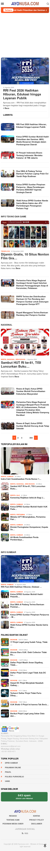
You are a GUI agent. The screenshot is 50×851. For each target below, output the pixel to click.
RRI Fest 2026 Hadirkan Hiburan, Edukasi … (21, 587)
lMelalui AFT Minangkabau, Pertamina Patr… (27, 518)
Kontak (36, 816)
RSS (26, 833)
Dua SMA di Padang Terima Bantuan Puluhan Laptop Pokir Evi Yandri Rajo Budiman (32, 174)
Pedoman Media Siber (13, 823)
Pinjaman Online (13, 767)
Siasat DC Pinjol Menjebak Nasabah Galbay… (26, 684)
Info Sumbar (8, 552)
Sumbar (10, 476)
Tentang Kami (12, 820)
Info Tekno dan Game (13, 216)
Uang (7, 781)
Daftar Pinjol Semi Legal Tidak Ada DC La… (28, 673)
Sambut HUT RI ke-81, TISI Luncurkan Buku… (21, 364)
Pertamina (20, 514)
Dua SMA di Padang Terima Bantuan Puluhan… (27, 605)
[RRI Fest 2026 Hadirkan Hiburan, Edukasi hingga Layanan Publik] (25, 71)
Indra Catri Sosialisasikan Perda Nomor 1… (21, 479)
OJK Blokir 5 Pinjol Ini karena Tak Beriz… (29, 704)
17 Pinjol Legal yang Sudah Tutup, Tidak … (28, 643)
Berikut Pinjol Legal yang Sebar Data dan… (27, 714)
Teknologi (5, 251)
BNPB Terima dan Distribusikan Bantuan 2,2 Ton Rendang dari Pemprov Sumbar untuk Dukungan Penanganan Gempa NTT (32, 300)
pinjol (8, 772)
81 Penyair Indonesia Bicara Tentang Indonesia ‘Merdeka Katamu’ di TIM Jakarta (29, 155)
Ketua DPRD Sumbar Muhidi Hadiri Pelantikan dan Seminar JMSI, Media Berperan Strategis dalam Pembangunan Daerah (32, 140)
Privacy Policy (36, 820)
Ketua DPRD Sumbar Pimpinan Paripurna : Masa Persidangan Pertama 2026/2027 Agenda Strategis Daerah (30, 188)
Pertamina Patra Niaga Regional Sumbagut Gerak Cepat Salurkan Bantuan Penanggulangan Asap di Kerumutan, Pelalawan (32, 284)
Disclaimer (36, 823)
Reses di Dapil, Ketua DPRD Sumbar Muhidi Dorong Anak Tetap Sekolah (32, 426)
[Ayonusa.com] (25, 3)
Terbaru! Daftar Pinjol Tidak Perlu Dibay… (25, 694)
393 (31, 437)
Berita (3, 359)
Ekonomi (13, 640)
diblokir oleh (26, 797)
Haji (18, 495)
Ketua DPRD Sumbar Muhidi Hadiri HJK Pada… (28, 507)
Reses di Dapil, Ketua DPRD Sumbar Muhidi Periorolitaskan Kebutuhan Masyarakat (30, 391)
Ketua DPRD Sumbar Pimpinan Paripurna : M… (29, 615)
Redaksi (13, 816)
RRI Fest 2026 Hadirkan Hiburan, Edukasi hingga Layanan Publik (22, 94)
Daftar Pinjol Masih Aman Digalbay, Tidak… (26, 663)
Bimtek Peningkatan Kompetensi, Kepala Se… (29, 528)
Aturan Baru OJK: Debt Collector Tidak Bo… (28, 653)
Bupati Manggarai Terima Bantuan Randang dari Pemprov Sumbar (32, 314)
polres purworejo (14, 776)
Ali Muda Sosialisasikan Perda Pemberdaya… (24, 538)
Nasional (6, 324)
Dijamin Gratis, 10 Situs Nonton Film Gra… (25, 256)
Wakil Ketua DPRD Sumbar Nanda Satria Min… (29, 626)
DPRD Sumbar (11, 763)
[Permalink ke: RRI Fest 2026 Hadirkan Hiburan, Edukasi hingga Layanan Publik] (25, 568)
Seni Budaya (20, 359)
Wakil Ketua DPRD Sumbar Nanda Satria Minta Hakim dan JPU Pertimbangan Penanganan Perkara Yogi (32, 204)
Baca (7, 108)
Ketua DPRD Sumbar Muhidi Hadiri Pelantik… (26, 595)
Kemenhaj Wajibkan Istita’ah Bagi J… (27, 497)
